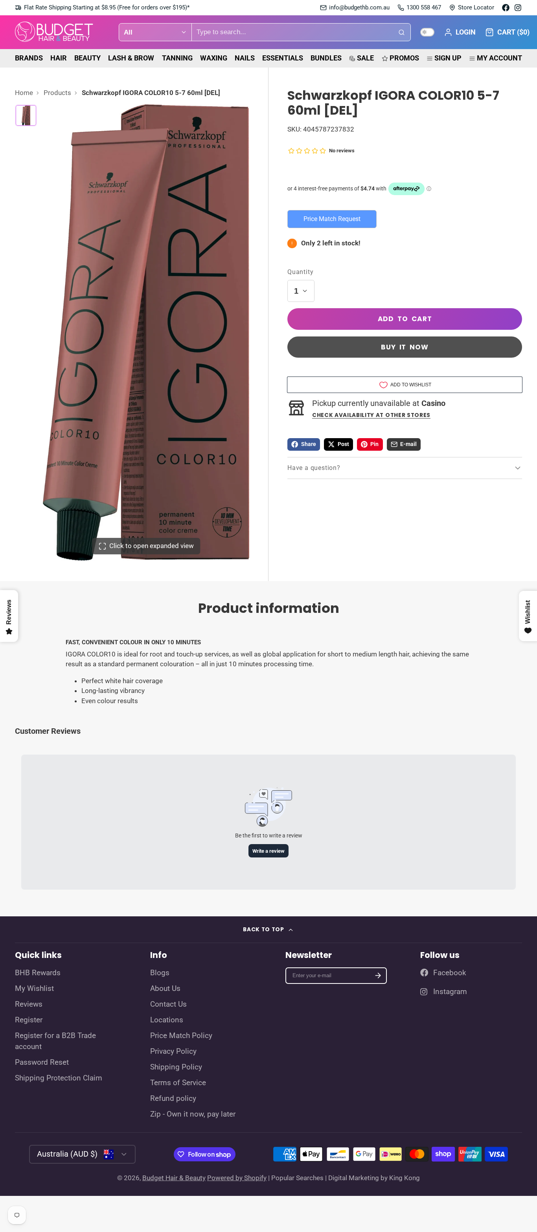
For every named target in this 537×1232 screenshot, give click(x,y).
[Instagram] (518, 7)
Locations (166, 1020)
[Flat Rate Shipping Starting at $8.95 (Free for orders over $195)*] (102, 7)
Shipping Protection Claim (58, 1078)
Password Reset (42, 1062)
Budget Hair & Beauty (174, 1178)
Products (57, 93)
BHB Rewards (38, 973)
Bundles (326, 58)
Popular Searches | (299, 1178)
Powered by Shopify (237, 1178)
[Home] (54, 32)
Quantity (300, 272)
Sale (365, 58)
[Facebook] (505, 7)
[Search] (401, 32)
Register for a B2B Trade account (55, 1041)
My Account (499, 58)
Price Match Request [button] (331, 219)
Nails (245, 58)
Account (460, 32)
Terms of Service (178, 1082)
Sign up (448, 58)
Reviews (28, 1004)
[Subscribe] (378, 975)
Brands (29, 58)
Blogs (159, 973)
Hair (58, 58)
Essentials (282, 58)
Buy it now (404, 347)
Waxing (213, 58)
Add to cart (405, 319)
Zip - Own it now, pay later (192, 1114)
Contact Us (168, 1004)
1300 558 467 (423, 7)
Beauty (87, 58)
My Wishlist (34, 988)
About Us (165, 988)
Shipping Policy (176, 1067)
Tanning (177, 58)
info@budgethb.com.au (359, 7)
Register (28, 1020)
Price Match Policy (181, 1035)
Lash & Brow (131, 58)
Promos (404, 58)
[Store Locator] (471, 7)
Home (24, 93)
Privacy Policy (173, 1051)
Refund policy (173, 1098)
